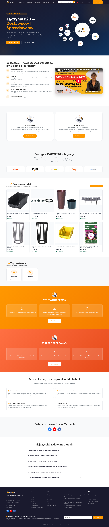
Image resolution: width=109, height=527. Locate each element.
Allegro (49, 495)
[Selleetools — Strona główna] (11, 2)
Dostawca (37, 2)
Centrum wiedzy (92, 495)
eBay (48, 501)
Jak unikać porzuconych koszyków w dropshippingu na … (72, 506)
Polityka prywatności (36, 505)
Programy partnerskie (93, 501)
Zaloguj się (88, 2)
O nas (32, 499)
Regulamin (33, 503)
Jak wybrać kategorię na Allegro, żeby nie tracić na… (74, 495)
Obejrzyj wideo (29, 42)
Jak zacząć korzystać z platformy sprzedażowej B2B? (42, 455)
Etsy (48, 503)
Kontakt (53, 2)
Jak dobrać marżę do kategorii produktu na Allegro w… (73, 502)
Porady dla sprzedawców (94, 499)
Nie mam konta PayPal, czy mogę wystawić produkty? (42, 461)
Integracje (33, 495)
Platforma (21, 2)
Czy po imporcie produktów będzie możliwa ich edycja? (43, 477)
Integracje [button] (29, 2)
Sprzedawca (46, 2)
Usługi (32, 497)
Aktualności (91, 503)
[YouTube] (11, 511)
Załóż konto (12, 42)
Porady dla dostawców (93, 497)
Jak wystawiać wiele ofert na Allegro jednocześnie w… (72, 499)
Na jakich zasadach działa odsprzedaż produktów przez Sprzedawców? (48, 466)
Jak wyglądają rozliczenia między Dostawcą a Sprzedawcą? (44, 472)
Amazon (49, 497)
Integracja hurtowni (51, 505)
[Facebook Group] (14, 511)
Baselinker (49, 499)
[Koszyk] (83, 2)
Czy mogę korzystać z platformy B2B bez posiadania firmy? (44, 450)
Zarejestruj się (97, 2)
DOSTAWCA (78, 136)
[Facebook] (7, 511)
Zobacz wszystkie (95, 185)
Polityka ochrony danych (37, 507)
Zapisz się (98, 517)
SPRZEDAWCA (29, 136)
